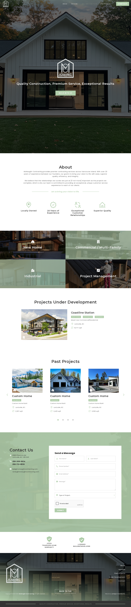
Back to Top (65, 591)
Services (74, 4)
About (65, 4)
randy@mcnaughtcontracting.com (25, 472)
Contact (121, 581)
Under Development (89, 4)
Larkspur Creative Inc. (118, 594)
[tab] (58, 419)
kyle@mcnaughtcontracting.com (25, 469)
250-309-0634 (18, 461)
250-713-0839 (18, 464)
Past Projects (105, 4)
